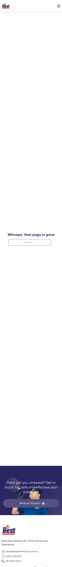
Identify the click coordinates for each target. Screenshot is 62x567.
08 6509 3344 (13, 561)
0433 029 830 (13, 556)
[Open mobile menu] (58, 6)
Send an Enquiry (30, 503)
